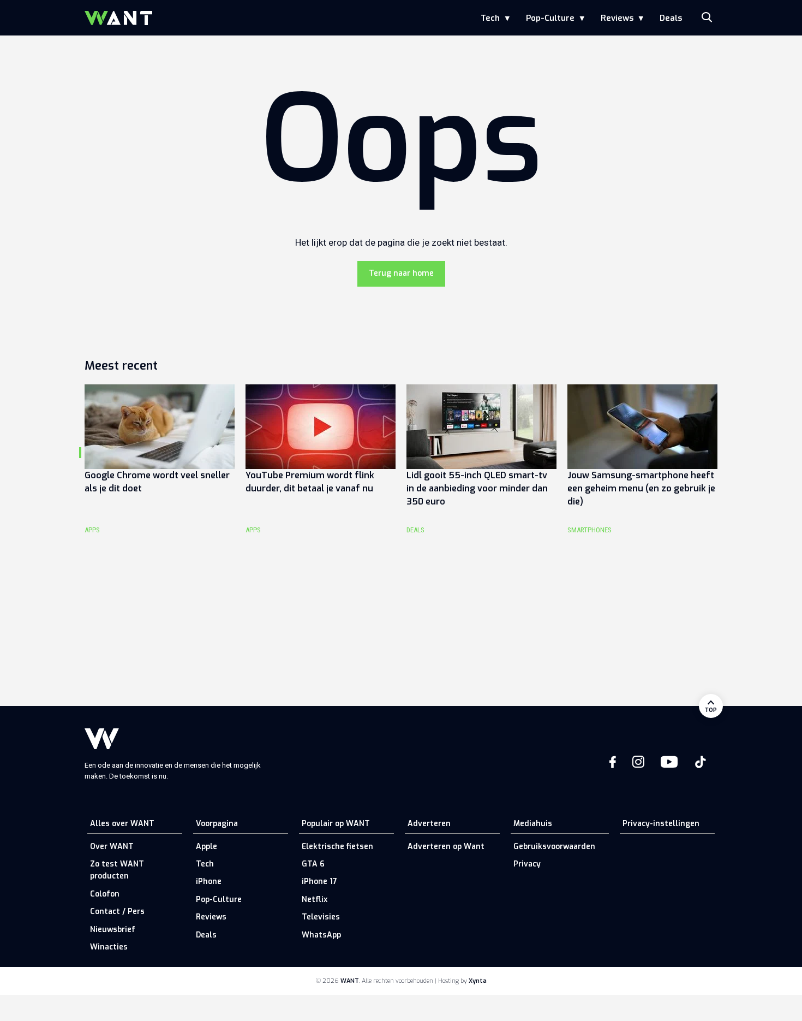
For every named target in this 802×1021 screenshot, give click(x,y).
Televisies (321, 917)
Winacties (109, 947)
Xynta (478, 981)
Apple (206, 846)
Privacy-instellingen (661, 823)
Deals (671, 18)
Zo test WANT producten (117, 870)
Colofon (104, 894)
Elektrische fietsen (337, 846)
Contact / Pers (117, 911)
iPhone (209, 881)
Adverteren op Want (446, 846)
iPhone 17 (319, 881)
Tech (490, 18)
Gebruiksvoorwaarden (554, 846)
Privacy (527, 864)
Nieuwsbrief (112, 929)
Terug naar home (401, 273)
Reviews (617, 18)
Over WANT (112, 846)
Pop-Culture (550, 18)
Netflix (314, 899)
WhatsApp (321, 935)
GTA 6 (313, 864)
